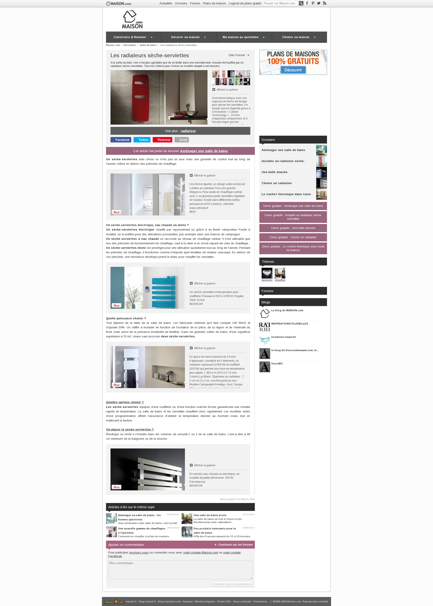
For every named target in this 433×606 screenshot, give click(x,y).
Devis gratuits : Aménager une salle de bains (293, 206)
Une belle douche (275, 172)
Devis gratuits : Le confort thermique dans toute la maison (293, 248)
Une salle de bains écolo (209, 515)
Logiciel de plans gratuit (245, 3)
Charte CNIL (224, 601)
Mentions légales (205, 601)
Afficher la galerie (227, 89)
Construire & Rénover (130, 37)
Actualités (165, 3)
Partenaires (260, 601)
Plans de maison (214, 3)
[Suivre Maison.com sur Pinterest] (313, 3)
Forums (195, 3)
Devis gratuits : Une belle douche (293, 228)
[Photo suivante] (183, 97)
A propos (188, 601)
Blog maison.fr (147, 601)
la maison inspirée (283, 336)
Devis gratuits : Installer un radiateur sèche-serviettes (293, 216)
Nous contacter (242, 601)
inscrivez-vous (139, 552)
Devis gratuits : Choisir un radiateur (293, 237)
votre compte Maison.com (200, 552)
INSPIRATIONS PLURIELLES (289, 323)
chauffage (281, 280)
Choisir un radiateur (277, 183)
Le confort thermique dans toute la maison (286, 196)
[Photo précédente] (135, 97)
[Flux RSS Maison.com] (324, 3)
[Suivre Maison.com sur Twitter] (318, 3)
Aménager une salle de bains (204, 151)
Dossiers (181, 3)
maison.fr (131, 601)
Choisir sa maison (295, 37)
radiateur (188, 131)
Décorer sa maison (185, 37)
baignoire (267, 280)
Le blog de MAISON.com (287, 310)
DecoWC (277, 363)
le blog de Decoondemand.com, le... (295, 350)
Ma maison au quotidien (240, 37)
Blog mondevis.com (169, 601)
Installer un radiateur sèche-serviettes (283, 163)
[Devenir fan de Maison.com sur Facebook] (307, 3)
